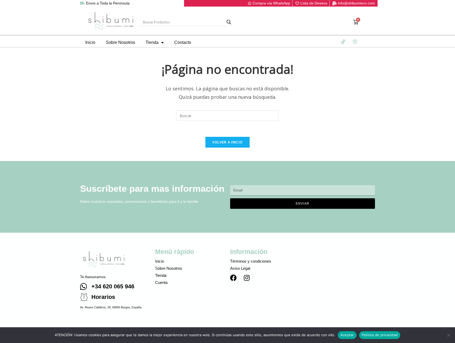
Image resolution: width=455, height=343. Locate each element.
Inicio (90, 42)
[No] (448, 335)
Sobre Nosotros (120, 42)
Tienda (152, 42)
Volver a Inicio (227, 142)
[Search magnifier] (229, 22)
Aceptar (347, 335)
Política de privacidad (380, 335)
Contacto (182, 42)
